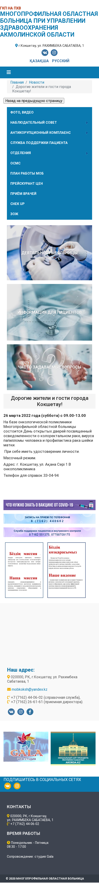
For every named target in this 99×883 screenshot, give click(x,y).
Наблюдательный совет (33, 123)
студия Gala (44, 857)
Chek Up (17, 204)
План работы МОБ (27, 173)
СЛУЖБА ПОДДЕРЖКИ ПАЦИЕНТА (39, 143)
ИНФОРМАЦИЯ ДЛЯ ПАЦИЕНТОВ (49, 312)
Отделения (20, 153)
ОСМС (15, 163)
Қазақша (40, 61)
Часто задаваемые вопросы (49, 367)
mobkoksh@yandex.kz (29, 689)
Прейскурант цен (26, 184)
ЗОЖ (14, 214)
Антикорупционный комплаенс (40, 133)
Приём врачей (23, 194)
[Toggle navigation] (9, 72)
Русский (60, 61)
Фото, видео (22, 112)
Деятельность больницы (49, 253)
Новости (36, 82)
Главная (17, 82)
